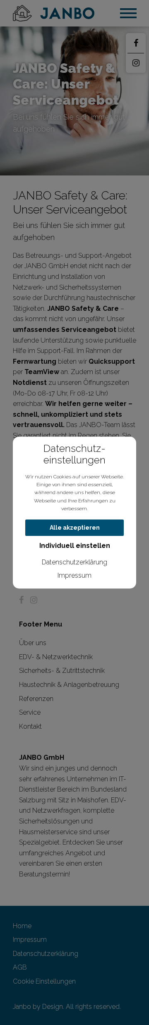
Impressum (74, 575)
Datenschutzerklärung (74, 562)
